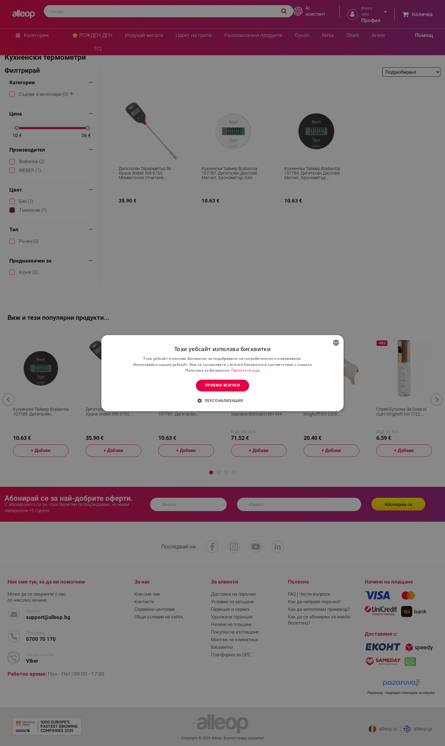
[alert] (222, 373)
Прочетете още (245, 370)
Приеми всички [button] (222, 385)
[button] (222, 400)
